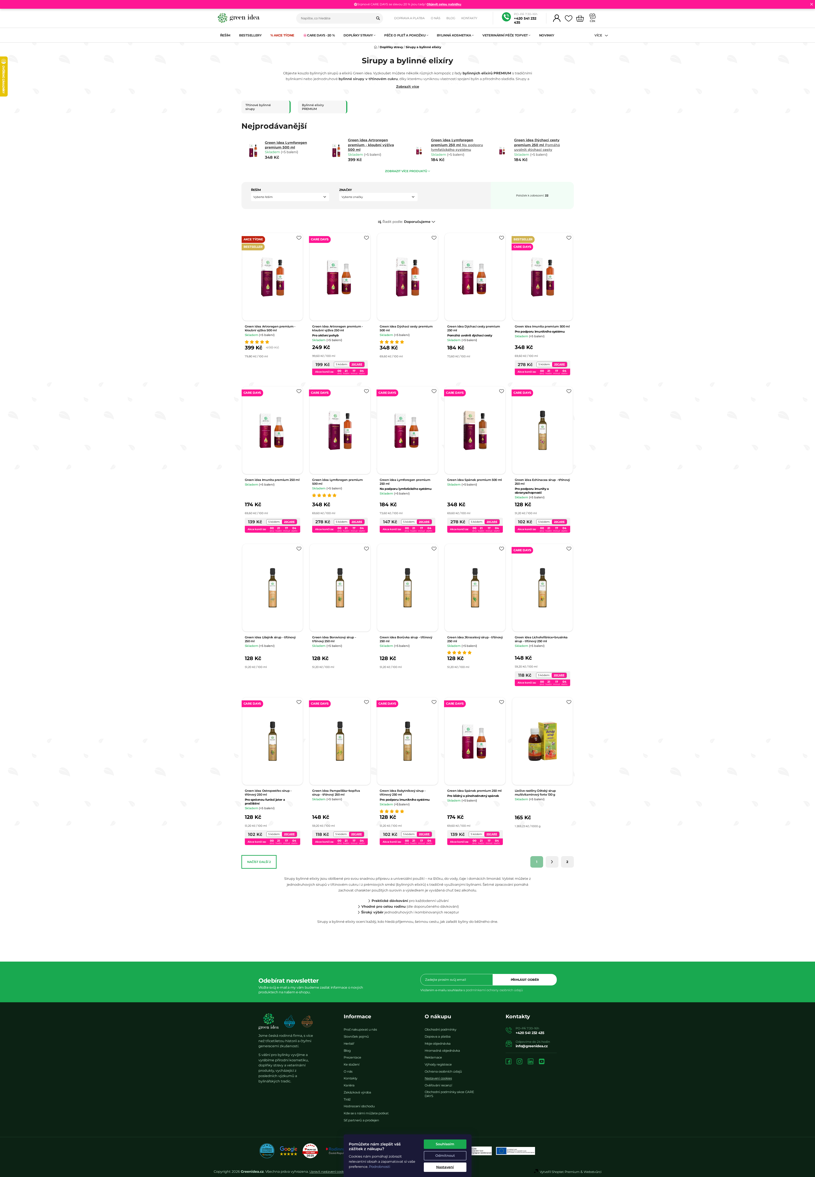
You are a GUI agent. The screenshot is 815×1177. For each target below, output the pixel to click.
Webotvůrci (592, 1172)
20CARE (357, 364)
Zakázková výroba (357, 1092)
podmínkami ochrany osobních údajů (494, 990)
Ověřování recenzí (438, 1085)
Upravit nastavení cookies (328, 1172)
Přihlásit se (525, 979)
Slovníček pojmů (356, 1036)
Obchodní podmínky (440, 1029)
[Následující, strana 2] (552, 862)
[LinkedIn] (531, 1062)
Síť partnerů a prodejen (361, 1120)
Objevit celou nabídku (444, 4)
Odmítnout (445, 1156)
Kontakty (469, 18)
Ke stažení (351, 1064)
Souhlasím (445, 1144)
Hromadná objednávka (442, 1051)
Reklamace (433, 1057)
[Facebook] (508, 1062)
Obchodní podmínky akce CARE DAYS (449, 1094)
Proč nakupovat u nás (360, 1029)
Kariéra (349, 1085)
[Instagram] (519, 1062)
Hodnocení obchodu (359, 1106)
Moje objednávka (438, 1043)
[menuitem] (225, 35)
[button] (290, 197)
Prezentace (352, 1057)
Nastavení (445, 1167)
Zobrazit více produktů (406, 171)
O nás (435, 18)
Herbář (349, 1043)
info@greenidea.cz (532, 1046)
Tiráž (347, 1099)
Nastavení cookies (438, 1078)
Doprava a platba (409, 18)
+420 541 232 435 (525, 20)
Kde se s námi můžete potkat (366, 1113)
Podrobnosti (379, 1167)
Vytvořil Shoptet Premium (560, 1172)
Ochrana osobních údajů (443, 1071)
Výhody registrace (438, 1064)
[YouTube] (542, 1062)
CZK (592, 21)
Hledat (378, 18)
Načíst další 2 (259, 862)
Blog (450, 18)
